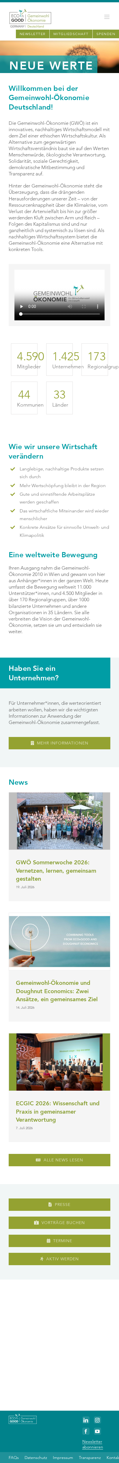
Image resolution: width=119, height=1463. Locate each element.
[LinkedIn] (86, 1420)
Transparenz (90, 1457)
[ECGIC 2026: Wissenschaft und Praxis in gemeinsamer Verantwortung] (59, 1062)
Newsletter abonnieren (92, 1444)
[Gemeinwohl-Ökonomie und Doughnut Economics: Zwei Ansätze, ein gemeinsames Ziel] (59, 941)
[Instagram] (97, 1420)
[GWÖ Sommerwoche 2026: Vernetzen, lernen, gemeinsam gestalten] (59, 821)
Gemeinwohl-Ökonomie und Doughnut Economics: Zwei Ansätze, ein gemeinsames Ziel (57, 991)
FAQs (14, 1457)
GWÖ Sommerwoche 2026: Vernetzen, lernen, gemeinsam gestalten (56, 871)
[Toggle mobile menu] (107, 17)
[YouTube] (97, 1431)
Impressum (63, 1457)
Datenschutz (36, 1457)
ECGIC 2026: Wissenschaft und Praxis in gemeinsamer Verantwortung (58, 1112)
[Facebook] (86, 1431)
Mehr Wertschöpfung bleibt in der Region (63, 485)
